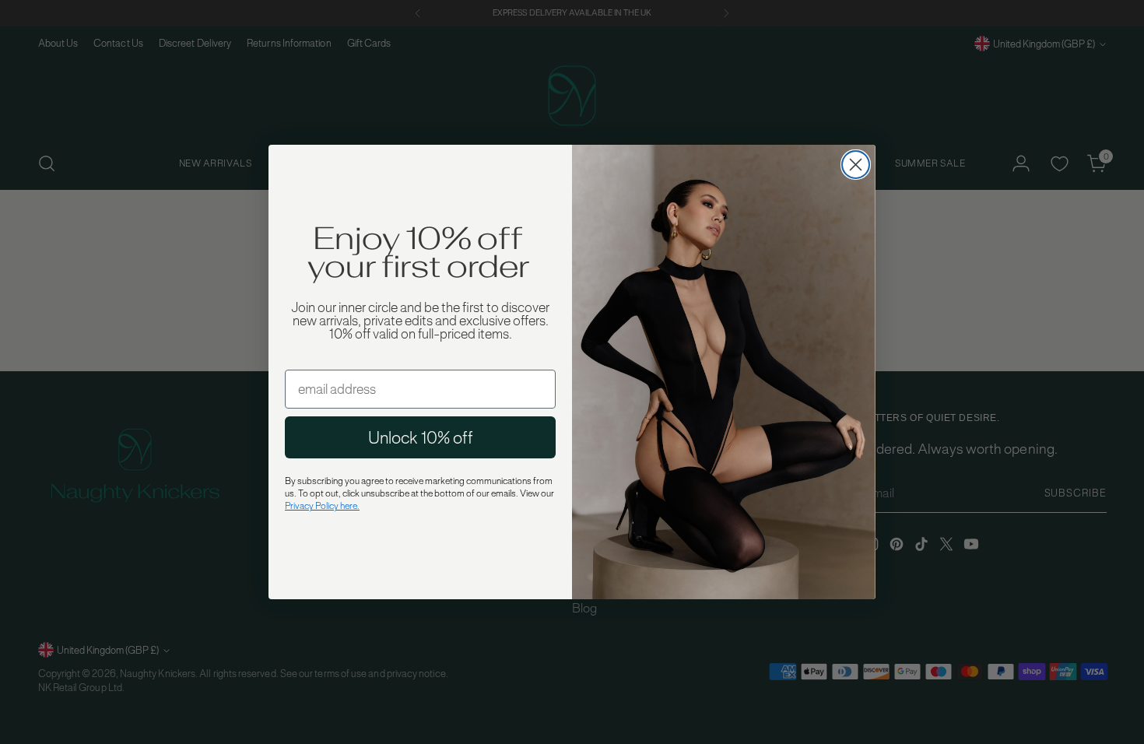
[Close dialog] (855, 164)
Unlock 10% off (420, 437)
